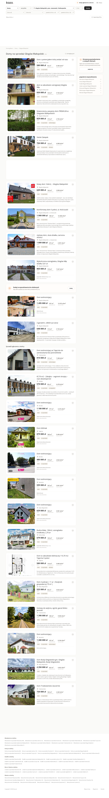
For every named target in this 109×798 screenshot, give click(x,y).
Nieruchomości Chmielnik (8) (12, 782)
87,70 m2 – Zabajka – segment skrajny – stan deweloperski (52, 377)
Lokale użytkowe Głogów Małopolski (87, 86)
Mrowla (41, 405)
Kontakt (102, 789)
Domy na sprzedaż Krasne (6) (62, 751)
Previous (10, 68)
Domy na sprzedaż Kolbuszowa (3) (90, 753)
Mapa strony (87, 789)
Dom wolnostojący (44, 297)
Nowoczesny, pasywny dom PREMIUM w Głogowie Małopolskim (53, 112)
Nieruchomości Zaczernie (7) (58, 782)
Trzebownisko (42, 355)
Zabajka (41, 381)
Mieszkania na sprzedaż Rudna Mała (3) (40, 743)
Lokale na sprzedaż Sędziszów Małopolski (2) (33, 769)
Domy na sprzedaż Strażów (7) (46, 751)
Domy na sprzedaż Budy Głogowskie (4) (47, 753)
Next (32, 68)
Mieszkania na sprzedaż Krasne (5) (52, 740)
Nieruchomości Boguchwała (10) (69, 780)
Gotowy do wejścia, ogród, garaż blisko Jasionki (52, 609)
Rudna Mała (42, 535)
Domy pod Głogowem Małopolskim (87, 88)
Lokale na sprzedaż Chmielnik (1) (46, 772)
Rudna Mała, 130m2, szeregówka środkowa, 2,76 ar (49, 531)
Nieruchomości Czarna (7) (73, 782)
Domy (16, 48)
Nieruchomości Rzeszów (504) (12, 778)
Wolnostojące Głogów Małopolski (87, 90)
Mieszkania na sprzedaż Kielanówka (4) (72, 740)
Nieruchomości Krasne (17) (64, 778)
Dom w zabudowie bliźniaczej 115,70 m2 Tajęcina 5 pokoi (52, 557)
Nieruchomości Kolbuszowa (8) (28, 782)
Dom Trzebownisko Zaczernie (48, 686)
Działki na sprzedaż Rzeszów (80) (13, 759)
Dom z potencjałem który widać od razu (52, 59)
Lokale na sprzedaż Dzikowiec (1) (13, 772)
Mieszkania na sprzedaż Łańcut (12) (34, 740)
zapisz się (90, 69)
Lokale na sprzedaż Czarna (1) (29, 772)
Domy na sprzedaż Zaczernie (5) (13, 753)
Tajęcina (41, 431)
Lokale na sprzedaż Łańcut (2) (53, 769)
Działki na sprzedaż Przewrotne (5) (13, 764)
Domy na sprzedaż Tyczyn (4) (29, 753)
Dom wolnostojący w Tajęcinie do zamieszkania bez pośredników (50, 351)
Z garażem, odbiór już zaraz (47, 323)
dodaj (71, 288)
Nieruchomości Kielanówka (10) (52, 780)
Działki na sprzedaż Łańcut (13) (54, 759)
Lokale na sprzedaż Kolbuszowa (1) (70, 769)
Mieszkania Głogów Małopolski (86, 79)
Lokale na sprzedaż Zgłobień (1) (64, 772)
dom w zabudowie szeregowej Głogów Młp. (52, 86)
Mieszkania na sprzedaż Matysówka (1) (14, 745)
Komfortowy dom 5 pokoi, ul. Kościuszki (52, 209)
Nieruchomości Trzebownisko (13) (34, 780)
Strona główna (9, 48)
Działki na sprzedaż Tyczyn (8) (31, 761)
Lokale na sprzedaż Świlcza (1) (88, 769)
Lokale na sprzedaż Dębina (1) (80, 772)
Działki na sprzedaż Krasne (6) (82, 761)
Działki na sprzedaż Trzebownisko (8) (14, 761)
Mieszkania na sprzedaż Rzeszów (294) (14, 740)
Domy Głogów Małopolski (85, 81)
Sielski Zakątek (42, 137)
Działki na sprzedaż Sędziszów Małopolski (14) (33, 759)
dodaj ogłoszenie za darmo (86, 2)
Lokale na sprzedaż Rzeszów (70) (13, 769)
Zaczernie (41, 482)
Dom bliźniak (42, 428)
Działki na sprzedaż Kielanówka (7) (48, 761)
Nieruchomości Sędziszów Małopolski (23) (46, 778)
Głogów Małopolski (23, 48)
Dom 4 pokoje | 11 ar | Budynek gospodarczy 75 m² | (49, 583)
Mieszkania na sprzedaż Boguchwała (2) (83, 743)
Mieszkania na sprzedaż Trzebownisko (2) (62, 743)
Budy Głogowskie (43, 508)
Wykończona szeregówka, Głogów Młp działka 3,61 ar (52, 262)
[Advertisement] (54, 32)
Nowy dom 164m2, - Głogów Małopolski (52, 184)
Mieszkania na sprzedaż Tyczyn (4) (91, 740)
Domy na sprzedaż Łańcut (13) (29, 751)
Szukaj (88, 8)
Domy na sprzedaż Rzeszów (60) (13, 751)
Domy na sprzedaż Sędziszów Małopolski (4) (70, 753)
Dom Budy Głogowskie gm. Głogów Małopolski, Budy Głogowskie (51, 661)
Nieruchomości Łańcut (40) (27, 778)
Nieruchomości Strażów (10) (86, 780)
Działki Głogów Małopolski (85, 84)
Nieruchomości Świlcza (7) (43, 782)
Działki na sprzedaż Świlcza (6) (66, 761)
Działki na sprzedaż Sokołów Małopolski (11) (74, 759)
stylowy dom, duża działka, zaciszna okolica (51, 236)
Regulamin (95, 789)
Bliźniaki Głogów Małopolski (86, 92)
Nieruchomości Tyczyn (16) (79, 778)
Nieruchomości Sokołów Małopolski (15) (15, 780)
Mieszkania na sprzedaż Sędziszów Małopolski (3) (17, 743)
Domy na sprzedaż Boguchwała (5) (79, 751)
